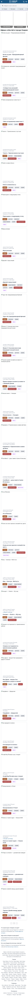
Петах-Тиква (18, 969)
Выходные (13, 8)
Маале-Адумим (7, 967)
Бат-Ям (11, 961)
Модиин (6, 977)
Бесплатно (10, 993)
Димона (13, 975)
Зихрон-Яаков (13, 962)
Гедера (24, 974)
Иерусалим (18, 975)
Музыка (8, 988)
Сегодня (5, 8)
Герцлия (3, 975)
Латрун (22, 980)
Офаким (24, 977)
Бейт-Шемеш (6, 962)
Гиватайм (8, 975)
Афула (6, 974)
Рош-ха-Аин (15, 971)
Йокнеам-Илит (21, 962)
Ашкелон (19, 974)
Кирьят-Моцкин (20, 964)
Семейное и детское (11, 986)
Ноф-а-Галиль (21, 967)
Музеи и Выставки (21, 986)
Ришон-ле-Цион (8, 971)
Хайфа (21, 979)
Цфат (15, 980)
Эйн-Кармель (17, 972)
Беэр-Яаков (6, 961)
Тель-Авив (21, 971)
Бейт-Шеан (22, 961)
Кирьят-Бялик (13, 964)
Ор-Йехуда (4, 969)
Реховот (8, 979)
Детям (5, 993)
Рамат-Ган (24, 969)
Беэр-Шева (16, 961)
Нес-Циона (14, 967)
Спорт (12, 988)
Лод (3, 977)
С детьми (21, 8)
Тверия (13, 979)
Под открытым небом (20, 988)
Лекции (14, 994)
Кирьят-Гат (6, 964)
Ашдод (15, 974)
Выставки (19, 994)
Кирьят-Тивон (17, 966)
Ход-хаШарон (4, 972)
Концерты (9, 994)
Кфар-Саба (24, 966)
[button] (7, 20)
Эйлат (5, 980)
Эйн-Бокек (11, 972)
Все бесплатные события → (12, 946)
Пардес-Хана (11, 969)
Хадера (17, 979)
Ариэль (10, 974)
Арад (3, 974)
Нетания (16, 977)
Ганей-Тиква (11, 980)
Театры (4, 988)
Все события (5, 985)
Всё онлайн (11, 985)
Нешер (20, 977)
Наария (11, 977)
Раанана (3, 979)
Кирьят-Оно (4, 966)
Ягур (19, 980)
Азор (23, 972)
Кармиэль (24, 975)
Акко (26, 972)
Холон (25, 979)
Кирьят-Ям (10, 966)
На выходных (21, 993)
